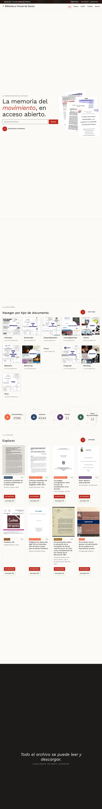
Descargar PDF (9, 501)
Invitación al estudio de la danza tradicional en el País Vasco (13, 482)
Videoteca (84, 1)
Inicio (69, 6)
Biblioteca (75, 1)
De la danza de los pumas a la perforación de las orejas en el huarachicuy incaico (88, 545)
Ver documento (9, 496)
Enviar (83, 6)
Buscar (76, 6)
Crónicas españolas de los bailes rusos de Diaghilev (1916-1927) (38, 482)
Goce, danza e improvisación (84, 481)
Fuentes (90, 6)
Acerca (97, 6)
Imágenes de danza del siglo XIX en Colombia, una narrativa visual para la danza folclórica (38, 545)
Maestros (94, 1)
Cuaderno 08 (9, 542)
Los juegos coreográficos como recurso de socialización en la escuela (62, 484)
